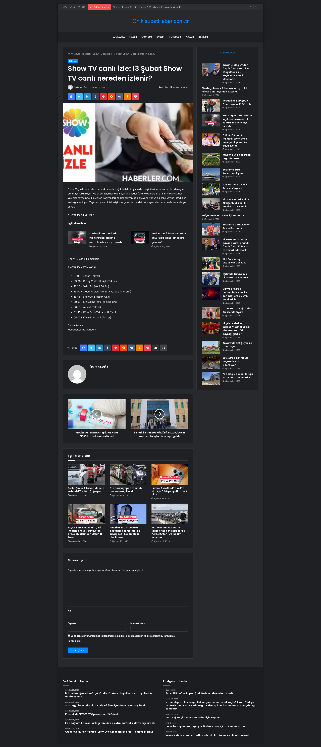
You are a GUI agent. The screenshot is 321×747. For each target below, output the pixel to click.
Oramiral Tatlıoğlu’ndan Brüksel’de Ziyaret (237, 310)
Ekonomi (146, 37)
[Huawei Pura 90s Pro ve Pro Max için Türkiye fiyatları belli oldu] (169, 474)
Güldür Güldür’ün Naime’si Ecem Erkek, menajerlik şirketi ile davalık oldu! (235, 140)
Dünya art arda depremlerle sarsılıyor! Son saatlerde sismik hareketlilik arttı (236, 294)
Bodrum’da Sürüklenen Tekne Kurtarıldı (236, 226)
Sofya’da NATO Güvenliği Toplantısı (223, 215)
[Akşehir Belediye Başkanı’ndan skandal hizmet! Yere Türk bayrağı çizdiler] (211, 328)
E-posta (73, 623)
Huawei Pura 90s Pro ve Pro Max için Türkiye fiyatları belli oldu (169, 491)
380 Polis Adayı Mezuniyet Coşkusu (234, 260)
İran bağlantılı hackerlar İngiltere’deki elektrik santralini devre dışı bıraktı (105, 238)
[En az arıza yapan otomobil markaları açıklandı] (128, 474)
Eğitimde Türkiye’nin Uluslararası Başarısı (235, 275)
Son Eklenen (227, 52)
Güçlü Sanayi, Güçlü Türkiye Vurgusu (235, 186)
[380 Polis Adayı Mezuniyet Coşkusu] (211, 263)
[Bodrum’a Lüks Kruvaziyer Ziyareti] (211, 174)
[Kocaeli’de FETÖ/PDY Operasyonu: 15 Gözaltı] (211, 105)
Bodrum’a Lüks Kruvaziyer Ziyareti (234, 171)
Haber (133, 37)
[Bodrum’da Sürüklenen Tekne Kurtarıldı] (211, 229)
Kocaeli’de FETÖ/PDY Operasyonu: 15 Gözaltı (237, 102)
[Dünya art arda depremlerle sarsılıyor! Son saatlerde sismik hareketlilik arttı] (211, 293)
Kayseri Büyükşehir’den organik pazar (237, 156)
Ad (70, 610)
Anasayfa (119, 37)
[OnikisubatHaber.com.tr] (160, 21)
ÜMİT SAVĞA (80, 87)
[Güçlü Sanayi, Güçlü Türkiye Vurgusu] (211, 189)
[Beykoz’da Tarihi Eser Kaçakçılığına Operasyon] (211, 362)
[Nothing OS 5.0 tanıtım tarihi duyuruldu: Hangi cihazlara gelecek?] (140, 237)
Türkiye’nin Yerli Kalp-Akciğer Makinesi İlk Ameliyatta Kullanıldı (236, 203)
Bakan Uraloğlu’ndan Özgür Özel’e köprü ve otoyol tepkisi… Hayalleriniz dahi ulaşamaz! (236, 72)
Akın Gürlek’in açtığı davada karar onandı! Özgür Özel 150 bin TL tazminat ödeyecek (236, 245)
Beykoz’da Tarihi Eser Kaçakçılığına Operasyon (235, 361)
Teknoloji (175, 37)
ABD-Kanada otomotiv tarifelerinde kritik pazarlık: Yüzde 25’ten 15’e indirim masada (168, 532)
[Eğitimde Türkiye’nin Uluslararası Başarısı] (211, 278)
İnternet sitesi (137, 623)
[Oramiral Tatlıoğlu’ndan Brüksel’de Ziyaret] (211, 313)
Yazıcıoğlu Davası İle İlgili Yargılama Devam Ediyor (238, 375)
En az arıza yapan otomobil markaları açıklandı (126, 489)
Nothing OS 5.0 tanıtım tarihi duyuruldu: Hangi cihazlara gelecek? (169, 238)
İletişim (203, 37)
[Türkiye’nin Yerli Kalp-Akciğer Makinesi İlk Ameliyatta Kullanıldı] (211, 204)
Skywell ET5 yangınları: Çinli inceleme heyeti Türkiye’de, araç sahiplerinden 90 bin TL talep (85, 532)
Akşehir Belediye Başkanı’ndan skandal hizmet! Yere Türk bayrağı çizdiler (236, 329)
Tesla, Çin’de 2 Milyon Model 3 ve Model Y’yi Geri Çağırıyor (86, 489)
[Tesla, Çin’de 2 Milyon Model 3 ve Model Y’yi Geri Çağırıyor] (86, 474)
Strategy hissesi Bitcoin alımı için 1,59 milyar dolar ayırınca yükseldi (224, 89)
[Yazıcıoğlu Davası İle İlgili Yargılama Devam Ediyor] (211, 378)
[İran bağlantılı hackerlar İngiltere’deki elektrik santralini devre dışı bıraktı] (77, 237)
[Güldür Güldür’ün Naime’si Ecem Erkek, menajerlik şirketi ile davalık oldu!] (211, 139)
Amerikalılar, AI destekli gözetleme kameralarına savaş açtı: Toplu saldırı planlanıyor (125, 532)
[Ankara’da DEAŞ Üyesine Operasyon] (211, 347)
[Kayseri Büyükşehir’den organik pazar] (211, 159)
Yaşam (190, 37)
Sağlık (160, 37)
